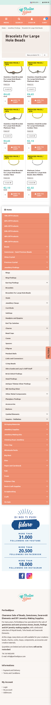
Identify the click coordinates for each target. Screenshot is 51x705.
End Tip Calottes (12, 323)
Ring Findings (11, 278)
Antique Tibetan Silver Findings (18, 384)
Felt (6, 471)
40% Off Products (11, 241)
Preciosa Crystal (11, 262)
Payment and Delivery (11, 670)
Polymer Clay (9, 481)
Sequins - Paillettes (13, 419)
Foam (6, 476)
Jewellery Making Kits (13, 434)
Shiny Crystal (9, 257)
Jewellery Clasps (12, 303)
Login (5, 687)
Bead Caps (10, 333)
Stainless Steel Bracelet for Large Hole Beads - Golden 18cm (13, 173)
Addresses (7, 693)
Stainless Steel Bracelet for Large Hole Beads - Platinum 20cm (37, 79)
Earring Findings (12, 283)
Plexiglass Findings (13, 399)
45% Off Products (11, 236)
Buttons (9, 409)
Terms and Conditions (11, 673)
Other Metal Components (16, 394)
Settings (9, 313)
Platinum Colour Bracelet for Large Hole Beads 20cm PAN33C (36, 173)
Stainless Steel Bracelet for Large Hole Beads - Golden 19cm (37, 126)
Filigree (9, 348)
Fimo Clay (8, 445)
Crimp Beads (11, 363)
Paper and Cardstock (12, 466)
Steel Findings (11, 379)
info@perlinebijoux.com (16, 656)
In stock (7, 89)
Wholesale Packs (11, 450)
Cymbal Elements (12, 414)
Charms (9, 328)
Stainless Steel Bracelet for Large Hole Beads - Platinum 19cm (13, 126)
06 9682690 (9, 654)
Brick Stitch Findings (14, 374)
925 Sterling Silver (13, 389)
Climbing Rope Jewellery (14, 440)
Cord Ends (10, 308)
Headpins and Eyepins (14, 318)
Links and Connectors (14, 358)
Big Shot (7, 455)
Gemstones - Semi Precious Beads (18, 252)
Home (9, 210)
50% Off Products (11, 231)
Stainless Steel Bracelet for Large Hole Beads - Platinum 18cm (13, 79)
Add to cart (16, 101)
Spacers (9, 343)
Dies (6, 460)
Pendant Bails (11, 353)
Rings (8, 273)
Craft (6, 497)
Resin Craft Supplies (12, 486)
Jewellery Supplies (11, 429)
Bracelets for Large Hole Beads (18, 293)
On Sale (7, 502)
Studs (8, 298)
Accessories (10, 404)
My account (7, 690)
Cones (8, 338)
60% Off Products (11, 226)
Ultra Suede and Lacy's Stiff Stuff (19, 369)
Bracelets (9, 288)
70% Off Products (11, 216)
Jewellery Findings (11, 267)
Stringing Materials (12, 424)
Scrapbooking (10, 491)
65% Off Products (11, 221)
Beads (6, 247)
